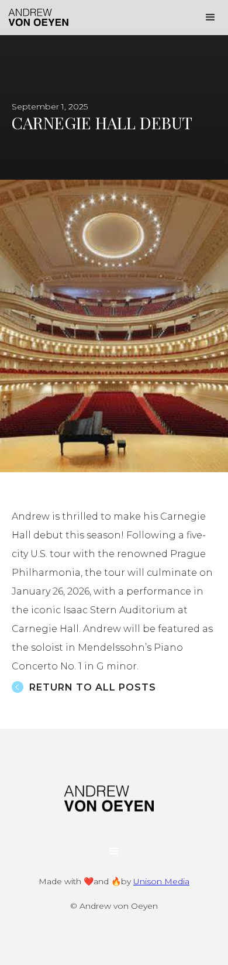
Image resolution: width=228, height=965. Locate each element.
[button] (210, 17)
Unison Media (161, 881)
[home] (37, 12)
